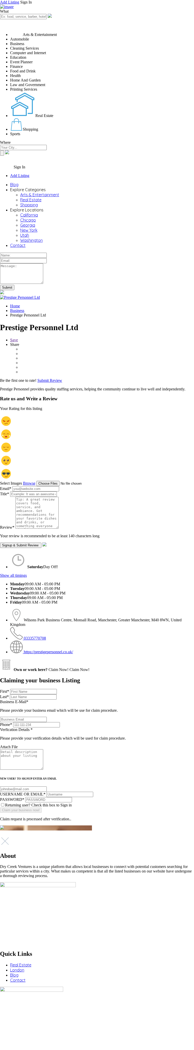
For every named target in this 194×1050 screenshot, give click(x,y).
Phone (6, 724)
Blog (14, 184)
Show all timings (13, 575)
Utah (24, 235)
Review (7, 527)
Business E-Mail (59, 706)
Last (4, 697)
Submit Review (49, 380)
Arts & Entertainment (39, 194)
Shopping (29, 204)
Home (15, 306)
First (4, 691)
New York (28, 230)
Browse (29, 483)
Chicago (28, 220)
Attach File (9, 747)
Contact (18, 245)
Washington (31, 240)
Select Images (11, 483)
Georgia (27, 225)
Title (4, 494)
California (29, 214)
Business (17, 310)
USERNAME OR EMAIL (22, 794)
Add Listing (9, 2)
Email (5, 488)
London (17, 970)
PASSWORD (12, 799)
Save (14, 340)
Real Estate (30, 199)
